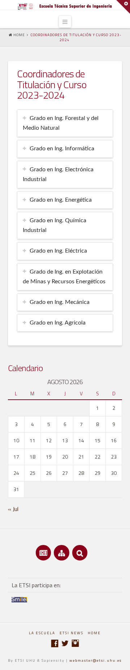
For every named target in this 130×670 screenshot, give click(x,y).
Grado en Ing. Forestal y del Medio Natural (61, 123)
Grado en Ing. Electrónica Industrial (58, 174)
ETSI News (71, 633)
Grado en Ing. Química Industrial (54, 225)
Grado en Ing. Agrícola (58, 323)
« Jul (13, 508)
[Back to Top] (120, 660)
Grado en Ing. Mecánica (60, 302)
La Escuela (42, 633)
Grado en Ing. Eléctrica (58, 251)
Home (94, 633)
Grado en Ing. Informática (62, 148)
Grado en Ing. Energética (61, 200)
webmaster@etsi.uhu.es (95, 660)
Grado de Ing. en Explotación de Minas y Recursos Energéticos (64, 276)
